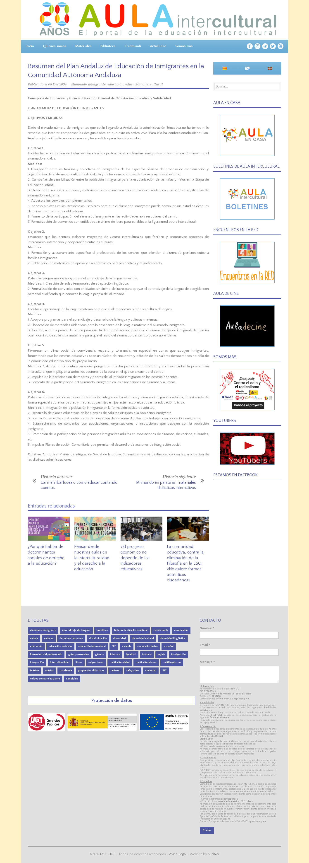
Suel (213, 854)
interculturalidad (59, 662)
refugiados (132, 670)
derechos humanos (71, 638)
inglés (161, 654)
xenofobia (72, 678)
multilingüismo (172, 662)
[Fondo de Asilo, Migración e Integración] (164, 730)
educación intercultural (144, 84)
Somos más (184, 46)
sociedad (150, 670)
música (49, 670)
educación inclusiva (60, 646)
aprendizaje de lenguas (76, 630)
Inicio (30, 46)
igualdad (131, 654)
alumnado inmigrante (88, 84)
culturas (48, 638)
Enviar (207, 830)
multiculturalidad (120, 662)
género (99, 654)
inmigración (178, 654)
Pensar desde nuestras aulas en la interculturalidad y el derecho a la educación (91, 557)
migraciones (96, 662)
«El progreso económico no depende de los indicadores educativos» (135, 557)
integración (37, 662)
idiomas (115, 654)
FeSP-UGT (107, 854)
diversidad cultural (143, 638)
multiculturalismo (146, 662)
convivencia (161, 630)
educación (115, 84)
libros (79, 662)
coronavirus (181, 630)
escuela (126, 646)
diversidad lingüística (172, 638)
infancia (147, 654)
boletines (102, 630)
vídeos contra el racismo (45, 678)
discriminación (98, 638)
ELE (114, 646)
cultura (34, 638)
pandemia (66, 670)
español (169, 646)
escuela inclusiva (147, 646)
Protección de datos (111, 700)
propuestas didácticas (91, 670)
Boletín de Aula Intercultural (130, 630)
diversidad (119, 638)
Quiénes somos (54, 46)
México (34, 670)
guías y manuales (78, 654)
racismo (115, 670)
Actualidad (158, 46)
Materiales (83, 46)
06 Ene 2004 (57, 84)
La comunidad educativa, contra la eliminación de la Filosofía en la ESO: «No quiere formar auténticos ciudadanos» (185, 563)
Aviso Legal (177, 854)
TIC (164, 670)
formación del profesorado (46, 654)
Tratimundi (133, 46)
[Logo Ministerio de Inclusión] (102, 730)
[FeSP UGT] (47, 730)
